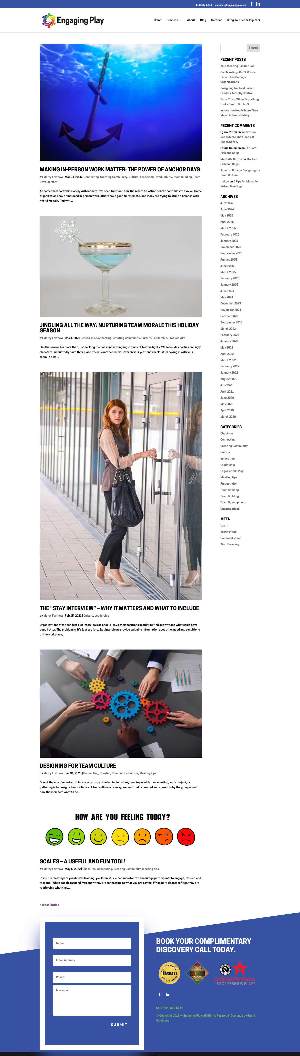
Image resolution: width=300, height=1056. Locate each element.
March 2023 (228, 329)
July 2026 (226, 203)
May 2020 (226, 404)
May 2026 (226, 215)
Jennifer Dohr (229, 170)
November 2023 (230, 310)
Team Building (182, 177)
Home (157, 20)
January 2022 (229, 372)
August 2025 (228, 259)
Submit (119, 1025)
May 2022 (226, 347)
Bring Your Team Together (243, 20)
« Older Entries (49, 905)
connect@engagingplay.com (231, 5)
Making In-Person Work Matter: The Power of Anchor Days (120, 170)
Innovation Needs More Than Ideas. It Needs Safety (238, 137)
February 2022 (229, 366)
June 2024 (227, 291)
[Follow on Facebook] (159, 995)
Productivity (164, 177)
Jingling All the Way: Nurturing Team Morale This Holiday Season (119, 328)
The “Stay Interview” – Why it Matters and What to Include (119, 609)
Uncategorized (230, 509)
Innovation (227, 458)
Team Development (233, 502)
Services (172, 20)
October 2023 (229, 316)
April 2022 (227, 354)
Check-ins (88, 338)
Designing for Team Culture (78, 766)
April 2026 (227, 222)
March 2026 (228, 228)
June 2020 (227, 398)
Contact (216, 20)
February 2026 (229, 234)
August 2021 (228, 379)
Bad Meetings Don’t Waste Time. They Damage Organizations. (238, 77)
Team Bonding (229, 490)
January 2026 (229, 241)
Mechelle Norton (231, 159)
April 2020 (227, 410)
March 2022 (228, 360)
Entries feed (228, 532)
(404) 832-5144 (203, 5)
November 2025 (230, 247)
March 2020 (228, 417)
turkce (224, 181)
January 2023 (229, 341)
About (191, 20)
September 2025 (231, 253)
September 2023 (231, 322)
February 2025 (229, 278)
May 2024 (226, 297)
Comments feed (230, 538)
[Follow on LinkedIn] (167, 995)
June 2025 (227, 266)
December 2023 (230, 303)
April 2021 (227, 391)
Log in (224, 525)
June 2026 (227, 209)
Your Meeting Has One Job (237, 66)
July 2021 (226, 385)
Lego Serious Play (231, 471)
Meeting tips (148, 773)
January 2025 (229, 284)
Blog (203, 20)
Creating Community (113, 177)
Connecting (91, 177)
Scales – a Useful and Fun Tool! (83, 862)
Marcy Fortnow (53, 177)
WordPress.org (230, 544)
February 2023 (229, 335)
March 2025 (228, 272)
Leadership (147, 177)
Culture (134, 177)
